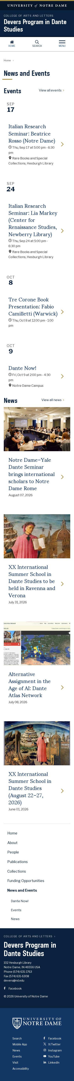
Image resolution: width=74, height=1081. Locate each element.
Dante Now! (22, 367)
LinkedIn (53, 1062)
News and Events (22, 890)
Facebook (15, 988)
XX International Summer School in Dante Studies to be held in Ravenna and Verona (31, 580)
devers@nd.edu (14, 980)
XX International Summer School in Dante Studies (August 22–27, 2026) (29, 787)
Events (16, 910)
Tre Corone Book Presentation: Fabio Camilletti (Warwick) (32, 306)
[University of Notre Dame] (37, 1023)
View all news (51, 400)
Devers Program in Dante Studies (35, 25)
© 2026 (9, 996)
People (13, 852)
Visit (15, 1062)
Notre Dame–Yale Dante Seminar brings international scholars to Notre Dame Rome (31, 473)
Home (11, 45)
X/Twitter (54, 1044)
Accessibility (20, 1068)
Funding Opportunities (25, 881)
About (12, 843)
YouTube (54, 1056)
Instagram (55, 1050)
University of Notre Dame (37, 5)
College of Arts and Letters (28, 936)
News (15, 919)
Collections (16, 871)
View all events (50, 90)
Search (37, 45)
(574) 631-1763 (22, 971)
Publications (17, 862)
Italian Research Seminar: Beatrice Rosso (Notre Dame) (31, 133)
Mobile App (19, 1044)
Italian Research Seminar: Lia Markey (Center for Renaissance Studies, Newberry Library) (32, 219)
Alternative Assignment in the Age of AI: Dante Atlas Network (29, 684)
